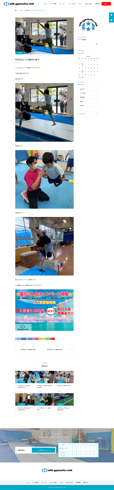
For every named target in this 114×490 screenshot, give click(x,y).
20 (82, 71)
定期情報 (20, 52)
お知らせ (82, 89)
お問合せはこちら (43, 450)
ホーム (45, 3)
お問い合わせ (88, 3)
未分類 (81, 105)
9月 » (83, 77)
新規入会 (106, 3)
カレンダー (62, 3)
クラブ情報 (53, 3)
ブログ (80, 3)
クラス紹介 (83, 93)
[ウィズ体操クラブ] (18, 4)
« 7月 (79, 77)
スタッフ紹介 (71, 3)
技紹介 (81, 101)
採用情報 (97, 3)
